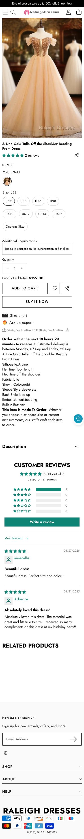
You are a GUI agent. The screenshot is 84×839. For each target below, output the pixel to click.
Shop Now (65, 3)
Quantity (8, 259)
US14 (42, 214)
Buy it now (37, 301)
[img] (15, 551)
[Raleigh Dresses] (42, 12)
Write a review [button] (42, 521)
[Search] (13, 12)
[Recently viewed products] (78, 418)
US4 (23, 201)
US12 (26, 214)
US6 (38, 201)
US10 (9, 214)
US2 (9, 201)
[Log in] (68, 12)
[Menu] (5, 12)
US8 (53, 201)
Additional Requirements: (20, 241)
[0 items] (79, 12)
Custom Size (15, 226)
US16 (58, 214)
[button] (78, 429)
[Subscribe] (73, 739)
